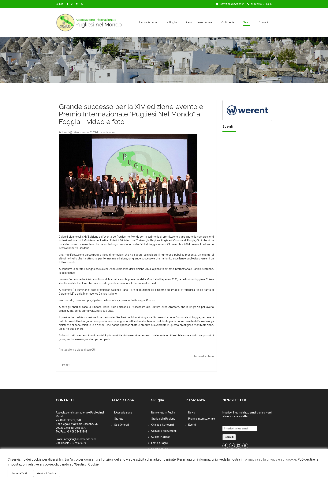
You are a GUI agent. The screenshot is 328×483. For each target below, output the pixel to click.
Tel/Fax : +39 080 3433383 (71, 431)
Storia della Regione (163, 418)
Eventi (66, 132)
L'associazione (148, 22)
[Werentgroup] (247, 109)
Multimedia (227, 22)
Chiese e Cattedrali (162, 424)
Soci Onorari (121, 424)
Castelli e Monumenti (164, 430)
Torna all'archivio (204, 356)
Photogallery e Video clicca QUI (77, 349)
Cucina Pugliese (160, 436)
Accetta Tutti (19, 473)
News (246, 22)
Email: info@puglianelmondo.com (76, 439)
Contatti (263, 22)
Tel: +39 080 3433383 (260, 4)
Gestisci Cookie (46, 473)
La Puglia (171, 22)
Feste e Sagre (159, 442)
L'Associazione (123, 412)
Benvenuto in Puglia (163, 412)
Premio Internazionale (198, 22)
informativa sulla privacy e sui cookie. (269, 459)
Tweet (65, 364)
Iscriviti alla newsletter (231, 4)
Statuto (118, 418)
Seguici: (60, 4)
